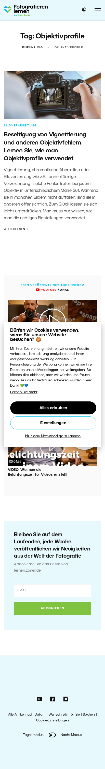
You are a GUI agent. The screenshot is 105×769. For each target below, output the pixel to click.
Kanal (54, 290)
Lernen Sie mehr (23, 392)
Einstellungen (53, 423)
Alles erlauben (53, 408)
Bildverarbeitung (20, 125)
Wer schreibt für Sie (64, 714)
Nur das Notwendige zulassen (53, 436)
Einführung (32, 47)
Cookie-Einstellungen (52, 720)
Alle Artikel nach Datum (27, 714)
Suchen (89, 714)
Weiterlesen (15, 229)
